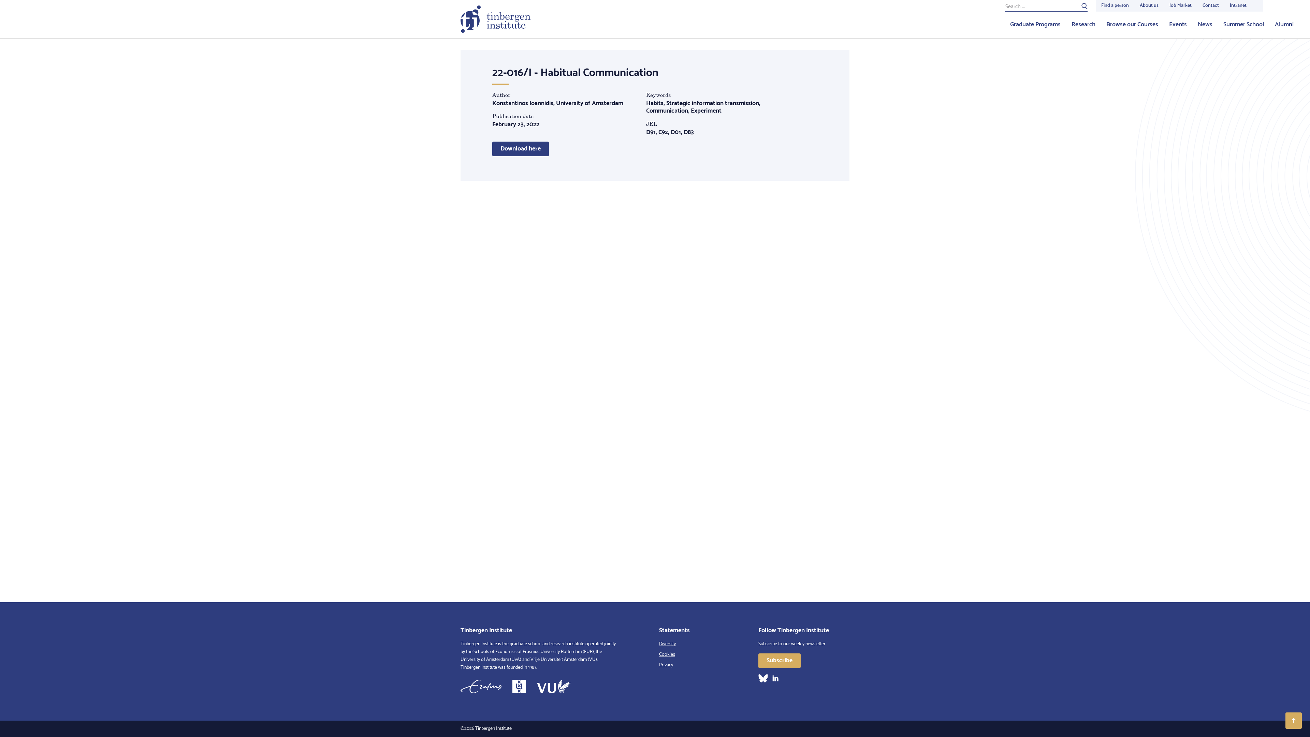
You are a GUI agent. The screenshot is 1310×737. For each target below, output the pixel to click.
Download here (520, 149)
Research (1083, 24)
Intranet (1238, 6)
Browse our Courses (1132, 24)
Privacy (666, 665)
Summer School (1243, 24)
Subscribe (779, 660)
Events (1178, 24)
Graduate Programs (1035, 24)
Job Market (1180, 6)
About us (1149, 6)
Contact (1211, 6)
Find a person (1115, 6)
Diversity (667, 644)
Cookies (667, 655)
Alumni (1284, 24)
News (1205, 24)
